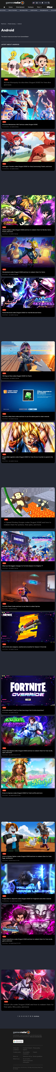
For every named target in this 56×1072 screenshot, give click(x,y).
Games (11, 7)
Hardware (31, 7)
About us (15, 1056)
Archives (36, 1016)
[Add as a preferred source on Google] (18, 1041)
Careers (35, 1052)
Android (20, 23)
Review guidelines (37, 1056)
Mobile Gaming (11, 23)
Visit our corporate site (36, 1036)
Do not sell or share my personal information (27, 1060)
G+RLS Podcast (34, 10)
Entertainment (20, 7)
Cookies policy (17, 1052)
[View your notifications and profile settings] (42, 2)
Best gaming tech (44, 10)
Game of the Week (13, 10)
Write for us (16, 1059)
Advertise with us (27, 1056)
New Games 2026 (23, 10)
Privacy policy (36, 1048)
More (38, 7)
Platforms (3, 23)
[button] (47, 2)
